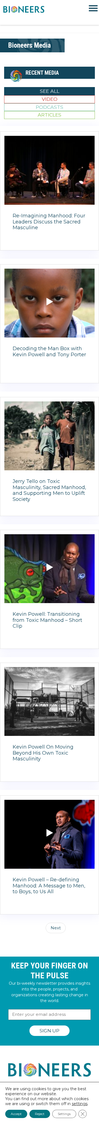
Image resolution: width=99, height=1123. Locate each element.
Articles (49, 115)
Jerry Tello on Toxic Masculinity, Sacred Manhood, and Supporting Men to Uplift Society (49, 490)
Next (56, 927)
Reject (40, 1114)
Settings (64, 1114)
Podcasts (49, 107)
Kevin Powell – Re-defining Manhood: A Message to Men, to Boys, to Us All (49, 886)
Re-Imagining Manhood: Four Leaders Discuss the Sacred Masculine (49, 222)
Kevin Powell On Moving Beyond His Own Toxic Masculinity (43, 753)
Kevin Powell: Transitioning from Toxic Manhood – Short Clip (47, 620)
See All (49, 91)
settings (79, 1103)
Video (49, 99)
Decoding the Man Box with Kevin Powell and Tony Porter (49, 351)
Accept (16, 1114)
